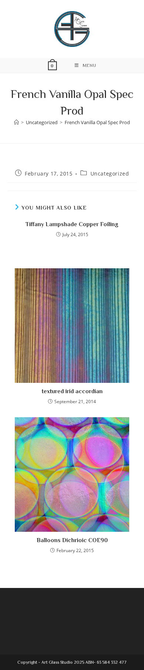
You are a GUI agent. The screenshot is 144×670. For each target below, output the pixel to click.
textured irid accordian (72, 391)
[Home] (16, 122)
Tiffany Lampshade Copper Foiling (72, 224)
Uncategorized (109, 173)
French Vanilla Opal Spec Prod (97, 122)
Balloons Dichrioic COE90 (72, 540)
